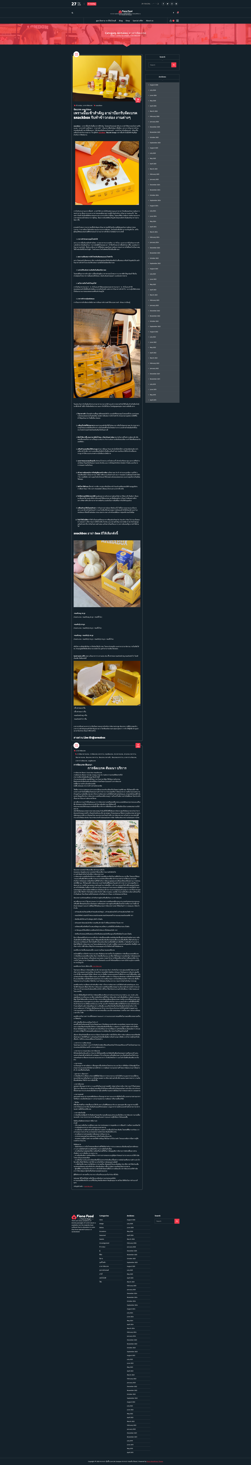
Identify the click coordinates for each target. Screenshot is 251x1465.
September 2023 (155, 263)
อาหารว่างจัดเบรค (81, 761)
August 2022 (154, 332)
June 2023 (153, 279)
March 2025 (153, 169)
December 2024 (155, 185)
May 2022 (153, 347)
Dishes (101, 1227)
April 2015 (153, 400)
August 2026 (154, 85)
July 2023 (153, 274)
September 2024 (155, 200)
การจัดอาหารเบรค (83, 754)
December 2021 (155, 374)
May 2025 (153, 158)
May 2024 (153, 221)
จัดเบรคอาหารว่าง (117, 757)
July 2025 (153, 153)
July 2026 (153, 90)
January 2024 (154, 242)
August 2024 (154, 206)
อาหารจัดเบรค (87, 105)
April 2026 (153, 106)
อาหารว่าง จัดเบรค (130, 757)
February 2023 (154, 300)
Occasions (102, 1231)
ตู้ (99, 1251)
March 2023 (153, 295)
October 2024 (154, 195)
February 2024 (154, 237)
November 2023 (155, 253)
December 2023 (155, 248)
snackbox (99, 105)
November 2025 (155, 132)
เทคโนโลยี (102, 1278)
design (101, 1224)
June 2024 (153, 216)
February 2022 (154, 363)
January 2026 (154, 122)
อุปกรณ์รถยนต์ (104, 1270)
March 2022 (153, 358)
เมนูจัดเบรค (92, 761)
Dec (138, 100)
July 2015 (153, 384)
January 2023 (154, 305)
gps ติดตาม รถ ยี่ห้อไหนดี (106, 21)
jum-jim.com (88, 1186)
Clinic (101, 1220)
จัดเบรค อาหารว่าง (92, 757)
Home (112, 36)
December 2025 (155, 127)
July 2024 (153, 211)
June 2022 (153, 342)
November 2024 (155, 190)
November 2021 (155, 379)
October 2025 (154, 137)
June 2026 (153, 95)
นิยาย (101, 1258)
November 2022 (155, 316)
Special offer (138, 21)
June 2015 (153, 389)
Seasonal (102, 1235)
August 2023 (154, 269)
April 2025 (153, 164)
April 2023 (153, 290)
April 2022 (153, 353)
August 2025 (154, 148)
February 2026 (154, 116)
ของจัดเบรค (109, 754)
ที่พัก (100, 1255)
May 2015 (153, 395)
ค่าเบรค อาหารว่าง (130, 754)
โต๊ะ (100, 1282)
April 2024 (153, 227)
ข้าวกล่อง (79, 105)
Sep (138, 745)
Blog (121, 21)
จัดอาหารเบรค (80, 757)
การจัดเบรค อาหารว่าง (97, 754)
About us (149, 21)
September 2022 (155, 326)
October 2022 (154, 321)
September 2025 (155, 143)
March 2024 (154, 232)
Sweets (101, 1239)
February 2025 (154, 174)
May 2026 (153, 101)
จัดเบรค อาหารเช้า (105, 757)
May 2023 (153, 284)
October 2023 (154, 258)
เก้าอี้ (100, 1274)
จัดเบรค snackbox (82, 109)
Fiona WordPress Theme (155, 1461)
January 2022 (154, 368)
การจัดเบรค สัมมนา (83, 764)
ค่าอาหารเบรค (118, 754)
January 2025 (154, 179)
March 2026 (154, 111)
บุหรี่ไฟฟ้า (102, 1262)
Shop (128, 21)
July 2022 (153, 337)
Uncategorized (104, 1243)
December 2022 (155, 311)
